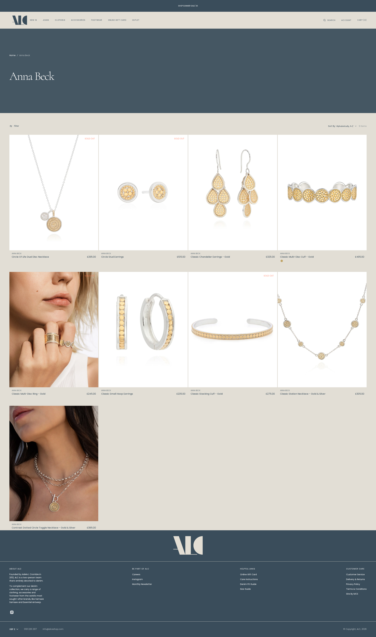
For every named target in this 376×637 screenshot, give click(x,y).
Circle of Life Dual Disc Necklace (30, 257)
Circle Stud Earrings (112, 257)
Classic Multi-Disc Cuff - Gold (297, 257)
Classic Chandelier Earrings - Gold (210, 257)
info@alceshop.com (53, 629)
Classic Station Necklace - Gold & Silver (302, 394)
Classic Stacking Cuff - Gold (207, 394)
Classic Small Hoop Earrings (117, 394)
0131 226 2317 (30, 629)
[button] (329, 20)
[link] (53, 192)
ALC (359, 629)
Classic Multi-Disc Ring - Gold (28, 394)
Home (12, 55)
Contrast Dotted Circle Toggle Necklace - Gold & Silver (43, 527)
